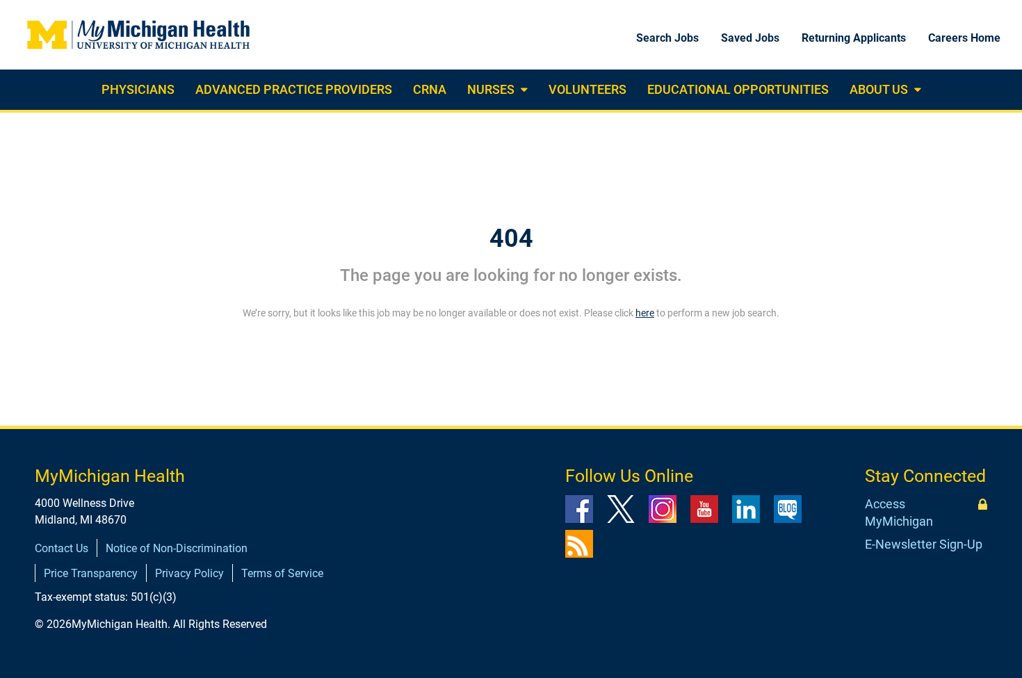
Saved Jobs (750, 38)
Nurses (490, 89)
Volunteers (587, 89)
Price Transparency (91, 573)
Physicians (138, 89)
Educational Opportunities (738, 89)
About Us (879, 89)
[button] (522, 89)
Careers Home (964, 38)
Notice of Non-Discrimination (177, 548)
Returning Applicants (854, 38)
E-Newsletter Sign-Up (923, 544)
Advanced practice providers (293, 89)
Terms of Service (282, 573)
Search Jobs (667, 38)
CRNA (429, 89)
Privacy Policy (189, 573)
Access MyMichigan (899, 513)
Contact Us (61, 548)
